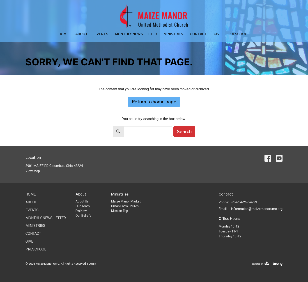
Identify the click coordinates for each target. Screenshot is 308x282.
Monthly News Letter (136, 34)
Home (63, 34)
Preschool (239, 34)
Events (101, 34)
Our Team (83, 206)
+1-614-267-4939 (244, 202)
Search (184, 131)
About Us (82, 201)
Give (218, 34)
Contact (198, 34)
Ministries (173, 34)
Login (92, 263)
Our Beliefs (83, 215)
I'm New (81, 211)
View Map (32, 171)
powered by (265, 268)
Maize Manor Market (126, 201)
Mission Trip (119, 211)
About (81, 34)
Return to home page (154, 102)
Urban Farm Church (125, 206)
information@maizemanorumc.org (257, 209)
